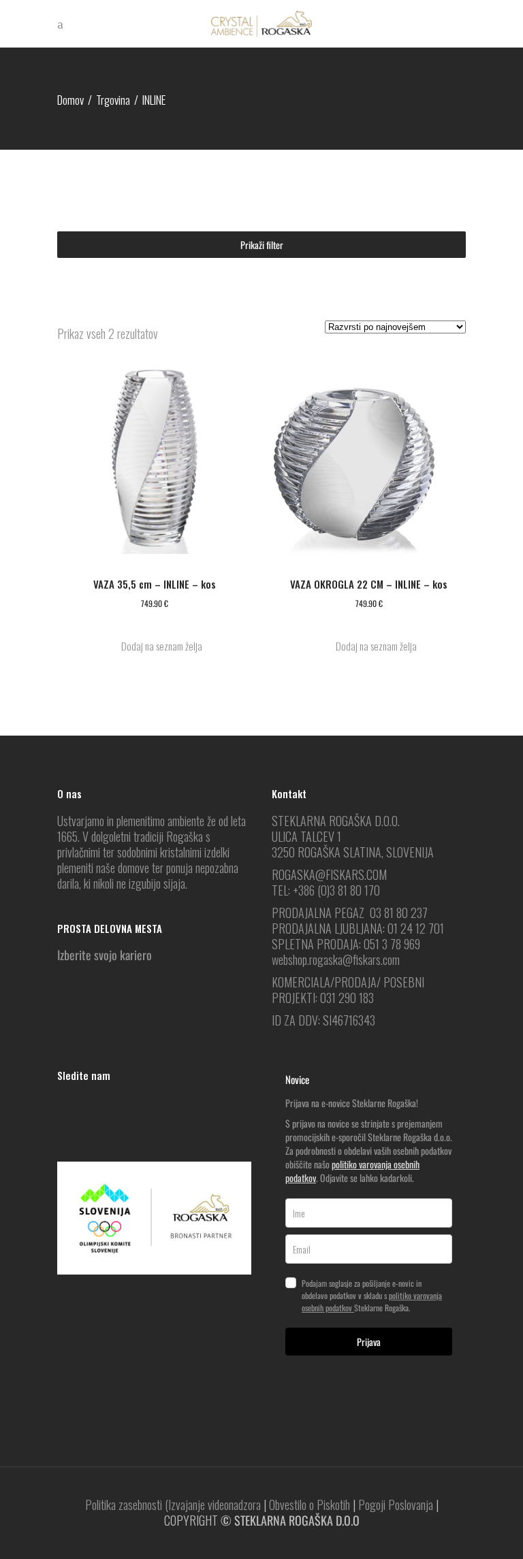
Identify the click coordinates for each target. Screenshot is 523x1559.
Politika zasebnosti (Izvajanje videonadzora (173, 1504)
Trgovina (113, 99)
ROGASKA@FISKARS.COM (329, 874)
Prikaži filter (261, 244)
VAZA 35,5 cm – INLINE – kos (154, 583)
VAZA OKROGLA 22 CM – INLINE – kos (368, 583)
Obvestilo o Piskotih (309, 1504)
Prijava (369, 1341)
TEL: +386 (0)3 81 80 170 (326, 890)
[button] (154, 646)
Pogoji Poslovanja (395, 1504)
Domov (70, 99)
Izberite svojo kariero (104, 955)
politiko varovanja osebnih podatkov (352, 1171)
